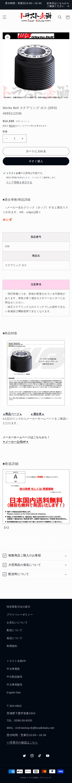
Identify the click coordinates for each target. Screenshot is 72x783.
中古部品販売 (14, 676)
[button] (4, 17)
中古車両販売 (14, 684)
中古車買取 (13, 668)
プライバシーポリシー (20, 614)
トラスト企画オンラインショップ (39, 777)
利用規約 (12, 646)
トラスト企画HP (16, 661)
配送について (14, 630)
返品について (14, 638)
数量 (5, 131)
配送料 (12, 126)
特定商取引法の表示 (18, 606)
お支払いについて (17, 622)
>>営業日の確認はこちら (22, 742)
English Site (14, 692)
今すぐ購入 (36, 161)
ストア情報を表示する (19, 182)
